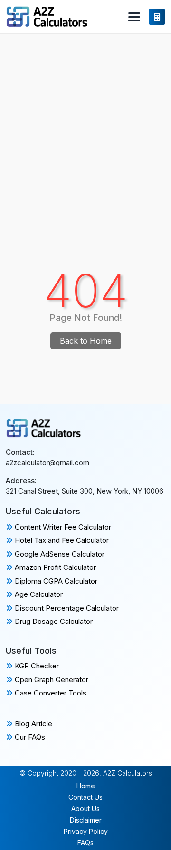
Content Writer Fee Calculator (62, 526)
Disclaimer (86, 820)
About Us (85, 808)
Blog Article (32, 723)
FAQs (85, 843)
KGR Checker (36, 665)
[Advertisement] (85, 123)
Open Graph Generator (50, 679)
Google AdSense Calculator (58, 553)
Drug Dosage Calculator (53, 621)
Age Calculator (38, 594)
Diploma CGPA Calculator (55, 580)
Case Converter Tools (49, 692)
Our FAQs (29, 736)
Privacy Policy (86, 831)
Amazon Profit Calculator (54, 567)
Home (85, 786)
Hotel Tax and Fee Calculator (61, 540)
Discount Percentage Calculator (66, 607)
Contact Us (85, 797)
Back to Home (86, 341)
